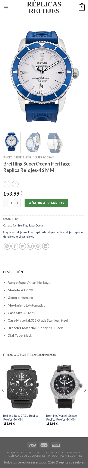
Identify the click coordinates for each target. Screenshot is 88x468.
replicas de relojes (72, 462)
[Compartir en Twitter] (22, 246)
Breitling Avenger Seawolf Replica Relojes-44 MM (62, 417)
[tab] (44, 272)
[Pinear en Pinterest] (37, 246)
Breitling (23, 157)
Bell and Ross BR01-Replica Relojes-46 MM (20, 417)
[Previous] (10, 76)
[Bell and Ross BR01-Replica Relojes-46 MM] (22, 386)
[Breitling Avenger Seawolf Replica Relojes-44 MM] (65, 386)
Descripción (13, 272)
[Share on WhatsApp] (7, 246)
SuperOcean (44, 157)
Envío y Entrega (68, 452)
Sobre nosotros (19, 452)
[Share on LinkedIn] (45, 246)
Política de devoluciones (26, 455)
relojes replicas (25, 232)
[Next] (78, 76)
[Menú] (5, 7)
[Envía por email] (30, 246)
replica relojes (64, 232)
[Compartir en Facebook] (14, 246)
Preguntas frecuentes (65, 455)
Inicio (7, 157)
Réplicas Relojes (44, 7)
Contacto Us (43, 452)
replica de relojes (45, 232)
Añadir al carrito (46, 203)
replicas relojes (25, 236)
